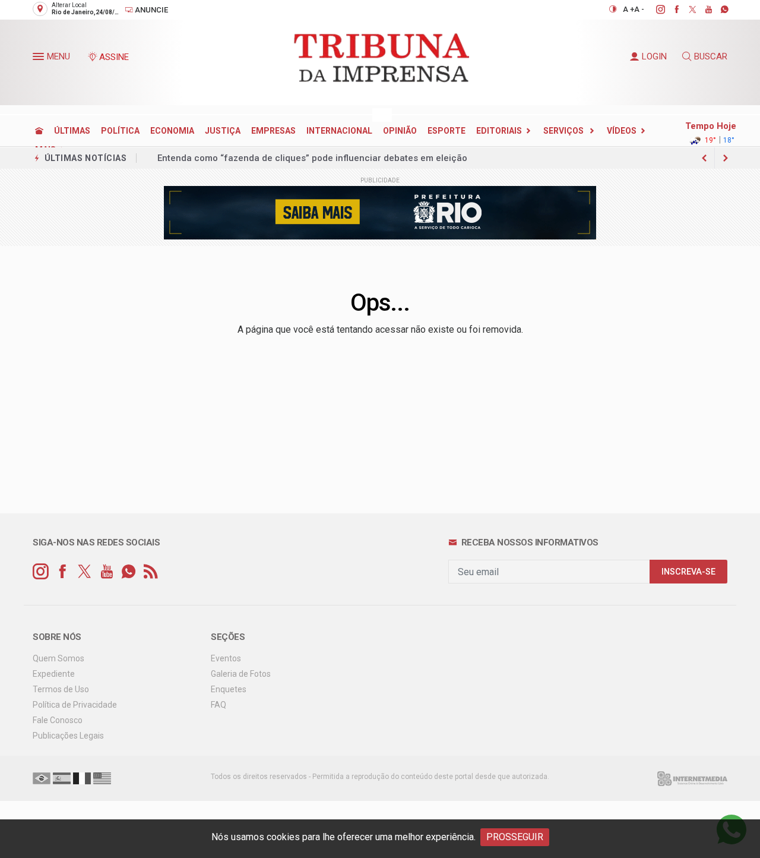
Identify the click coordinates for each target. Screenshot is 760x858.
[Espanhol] (62, 777)
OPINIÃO (400, 130)
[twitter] (686, 9)
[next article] (704, 158)
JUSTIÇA (222, 130)
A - (639, 9)
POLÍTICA (120, 130)
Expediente (54, 674)
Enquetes (228, 689)
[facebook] (670, 9)
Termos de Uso (61, 689)
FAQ (218, 704)
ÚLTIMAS (72, 130)
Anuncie (150, 9)
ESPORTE (447, 130)
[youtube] (702, 9)
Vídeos (621, 130)
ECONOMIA (172, 130)
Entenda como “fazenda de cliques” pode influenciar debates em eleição (312, 158)
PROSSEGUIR (514, 837)
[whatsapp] (718, 9)
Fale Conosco (58, 720)
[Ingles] (102, 777)
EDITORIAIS (499, 130)
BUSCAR (710, 56)
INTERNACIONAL (339, 130)
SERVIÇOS (564, 130)
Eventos (226, 658)
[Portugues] (41, 777)
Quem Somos (58, 658)
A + (628, 9)
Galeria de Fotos (241, 674)
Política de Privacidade (75, 704)
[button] (40, 59)
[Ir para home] (39, 130)
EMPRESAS (273, 130)
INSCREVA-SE (688, 572)
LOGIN (654, 56)
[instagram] (654, 9)
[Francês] (82, 777)
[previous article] (725, 158)
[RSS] (150, 572)
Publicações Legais (68, 735)
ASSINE (114, 57)
